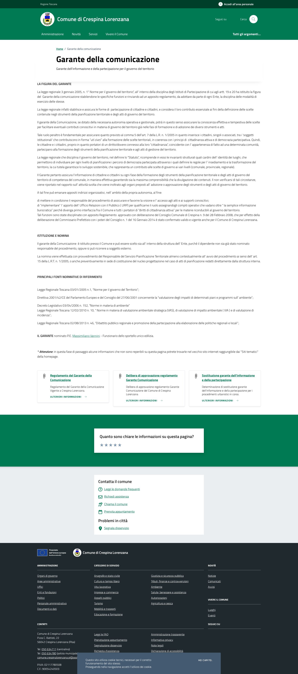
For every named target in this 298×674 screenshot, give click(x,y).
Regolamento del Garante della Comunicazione (71, 377)
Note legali (157, 645)
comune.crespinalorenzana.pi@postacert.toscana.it (66, 657)
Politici (41, 598)
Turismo (98, 603)
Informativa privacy (162, 640)
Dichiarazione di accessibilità (167, 651)
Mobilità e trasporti (105, 609)
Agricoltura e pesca (162, 603)
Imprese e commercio (106, 592)
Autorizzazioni (159, 598)
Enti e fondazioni (46, 592)
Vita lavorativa (102, 587)
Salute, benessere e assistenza (168, 592)
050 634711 (49, 649)
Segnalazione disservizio (108, 645)
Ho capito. (205, 660)
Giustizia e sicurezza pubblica (167, 576)
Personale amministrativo (52, 603)
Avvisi (211, 587)
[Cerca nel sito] (253, 19)
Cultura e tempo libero (107, 581)
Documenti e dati (47, 609)
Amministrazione (52, 34)
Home (59, 49)
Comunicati (214, 581)
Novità (76, 34)
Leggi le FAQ (101, 634)
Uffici (40, 587)
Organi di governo (47, 576)
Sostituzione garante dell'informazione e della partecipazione (228, 377)
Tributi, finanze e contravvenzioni (169, 581)
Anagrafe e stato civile (107, 576)
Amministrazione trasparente (168, 634)
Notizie (212, 576)
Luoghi (212, 610)
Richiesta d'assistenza (106, 651)
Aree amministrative (49, 581)
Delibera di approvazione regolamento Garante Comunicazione (152, 377)
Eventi (211, 615)
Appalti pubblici (102, 598)
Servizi (93, 34)
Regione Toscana (48, 4)
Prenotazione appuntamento (110, 640)
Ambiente (156, 587)
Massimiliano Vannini (86, 335)
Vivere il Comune (117, 34)
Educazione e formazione (108, 614)
